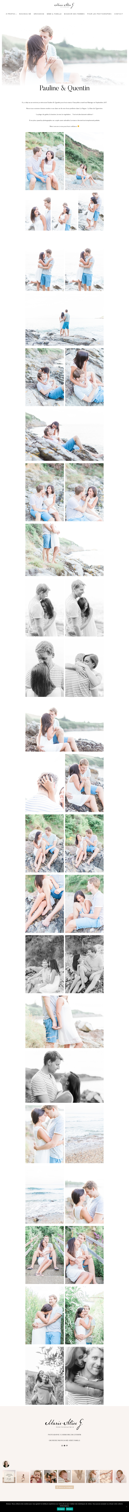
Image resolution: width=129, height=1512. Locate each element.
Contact (118, 14)
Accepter (61, 1509)
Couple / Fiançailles (64, 83)
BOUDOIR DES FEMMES (74, 14)
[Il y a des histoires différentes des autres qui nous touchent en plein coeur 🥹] (36, 1476)
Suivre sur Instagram (66, 1487)
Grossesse (39, 14)
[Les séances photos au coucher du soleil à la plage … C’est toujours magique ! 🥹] (78, 1476)
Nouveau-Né (25, 14)
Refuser (69, 1509)
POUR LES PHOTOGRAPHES (99, 14)
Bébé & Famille (54, 14)
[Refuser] (126, 1507)
